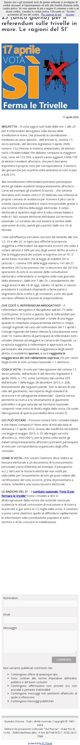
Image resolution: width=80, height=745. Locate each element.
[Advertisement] (40, 559)
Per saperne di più (51, 14)
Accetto (70, 14)
